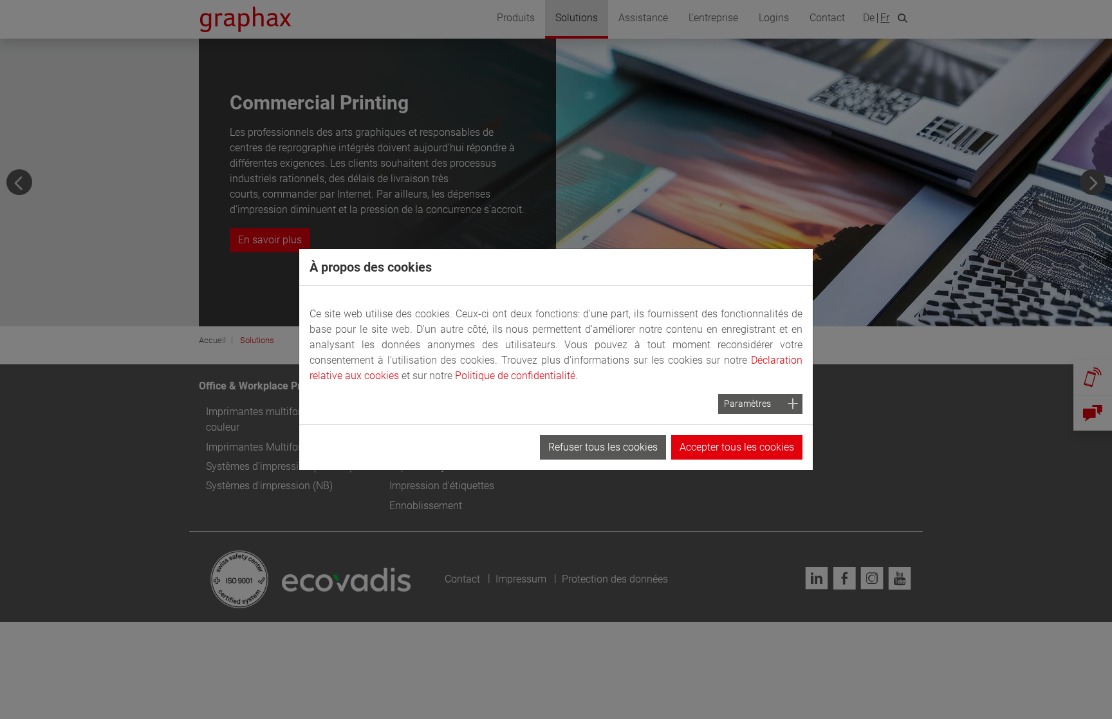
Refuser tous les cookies (603, 447)
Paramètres (747, 403)
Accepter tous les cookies (737, 447)
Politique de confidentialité (515, 375)
